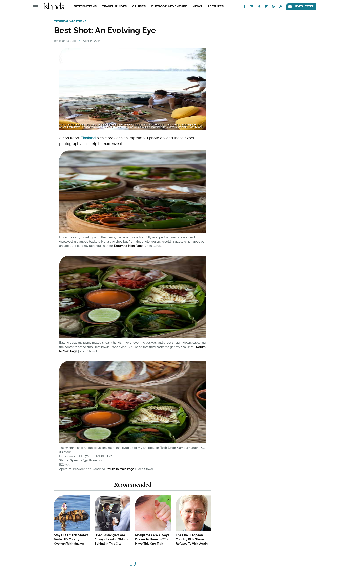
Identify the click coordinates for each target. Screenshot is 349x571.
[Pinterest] (252, 7)
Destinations (85, 6)
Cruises (139, 6)
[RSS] (281, 7)
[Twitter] (259, 7)
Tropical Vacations (70, 21)
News (197, 6)
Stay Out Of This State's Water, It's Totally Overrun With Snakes (71, 539)
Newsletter (304, 6)
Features (216, 6)
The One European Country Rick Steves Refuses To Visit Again (192, 539)
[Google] (273, 7)
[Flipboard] (266, 7)
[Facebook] (244, 7)
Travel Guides (114, 6)
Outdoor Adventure (169, 6)
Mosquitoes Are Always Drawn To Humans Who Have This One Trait (152, 539)
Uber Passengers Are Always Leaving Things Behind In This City (111, 539)
